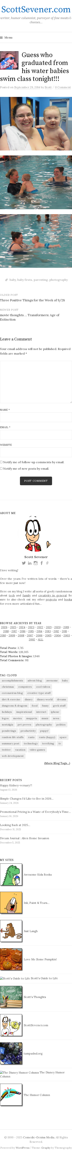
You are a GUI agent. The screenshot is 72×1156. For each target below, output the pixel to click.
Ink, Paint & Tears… (36, 903)
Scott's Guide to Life (44, 978)
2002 (32, 639)
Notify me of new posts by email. (26, 468)
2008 (21, 635)
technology (31, 743)
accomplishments (12, 680)
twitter (6, 749)
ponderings (9, 730)
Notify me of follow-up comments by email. (33, 462)
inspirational (24, 712)
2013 (48, 631)
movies (17, 718)
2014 (39, 631)
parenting (41, 280)
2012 (56, 631)
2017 (14, 631)
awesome (52, 680)
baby (13, 280)
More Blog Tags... (57, 763)
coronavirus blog (12, 693)
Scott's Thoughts (34, 997)
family (27, 595)
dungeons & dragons (14, 705)
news (56, 718)
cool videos (43, 686)
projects (51, 599)
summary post (10, 743)
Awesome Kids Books (37, 874)
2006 (39, 635)
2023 (31, 627)
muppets (31, 718)
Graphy (45, 1147)
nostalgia (7, 724)
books (68, 599)
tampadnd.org (32, 1053)
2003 (67, 635)
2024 (22, 627)
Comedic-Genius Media (38, 1137)
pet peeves (24, 724)
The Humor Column (36, 1095)
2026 (4, 627)
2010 (3, 635)
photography (58, 280)
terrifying (48, 743)
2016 (22, 631)
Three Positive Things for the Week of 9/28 (32, 300)
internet (41, 712)
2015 (31, 631)
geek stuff (59, 705)
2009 (12, 635)
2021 (49, 627)
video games (37, 749)
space (63, 737)
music (45, 718)
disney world (45, 699)
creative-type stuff (39, 693)
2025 (13, 627)
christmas (8, 686)
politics (61, 724)
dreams (61, 699)
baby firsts (24, 280)
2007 (30, 635)
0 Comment (63, 87)
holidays (7, 712)
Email (5, 427)
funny (45, 705)
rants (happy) (47, 737)
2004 (57, 635)
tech (12, 595)
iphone (55, 712)
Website (6, 445)
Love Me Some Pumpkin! (40, 959)
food (34, 705)
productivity (28, 730)
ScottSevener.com (36, 9)
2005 (48, 635)
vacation (20, 749)
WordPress (23, 1147)
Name (5, 409)
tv (60, 743)
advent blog (35, 680)
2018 (6, 631)
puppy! (44, 730)
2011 (64, 631)
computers (25, 686)
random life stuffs (13, 737)
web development (13, 756)
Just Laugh (30, 931)
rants (31, 737)
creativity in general (52, 595)
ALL (40, 639)
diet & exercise (11, 699)
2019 (66, 627)
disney (28, 699)
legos (5, 718)
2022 (40, 627)
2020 (57, 627)
